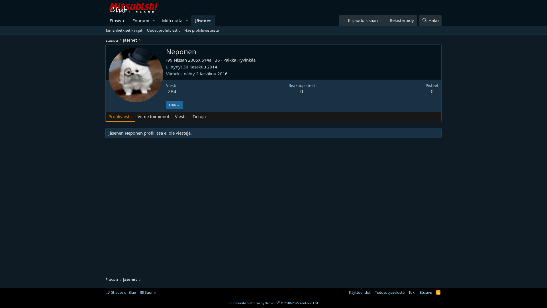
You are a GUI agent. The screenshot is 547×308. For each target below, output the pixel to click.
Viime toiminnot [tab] (153, 116)
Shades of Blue (123, 292)
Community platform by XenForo (273, 303)
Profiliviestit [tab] (120, 116)
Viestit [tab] (181, 116)
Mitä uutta (172, 20)
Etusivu (117, 20)
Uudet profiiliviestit (163, 30)
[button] (154, 20)
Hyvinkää (246, 60)
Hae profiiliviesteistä (201, 30)
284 (172, 91)
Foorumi (140, 20)
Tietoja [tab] (199, 116)
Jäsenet (203, 20)
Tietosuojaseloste (390, 292)
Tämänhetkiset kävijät (123, 30)
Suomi (150, 292)
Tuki (412, 292)
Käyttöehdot (360, 292)
